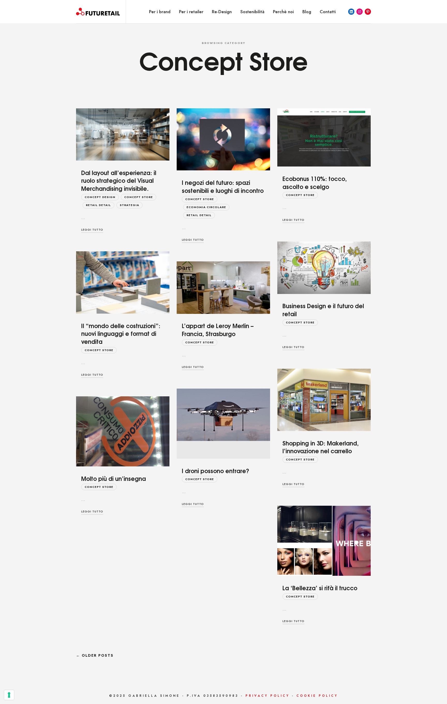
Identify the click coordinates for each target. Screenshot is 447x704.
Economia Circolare (206, 207)
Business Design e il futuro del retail (323, 309)
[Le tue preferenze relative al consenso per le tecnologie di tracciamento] (9, 695)
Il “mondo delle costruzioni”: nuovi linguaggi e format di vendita (120, 333)
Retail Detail (98, 205)
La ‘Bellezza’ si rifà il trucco (319, 587)
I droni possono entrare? (215, 470)
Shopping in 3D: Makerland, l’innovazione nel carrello (320, 446)
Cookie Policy (317, 695)
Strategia (129, 205)
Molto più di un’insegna (113, 478)
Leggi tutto (92, 230)
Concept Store (138, 197)
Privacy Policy (267, 695)
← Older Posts (95, 655)
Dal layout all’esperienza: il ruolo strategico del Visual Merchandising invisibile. (118, 180)
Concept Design (100, 197)
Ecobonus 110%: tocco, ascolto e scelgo (314, 182)
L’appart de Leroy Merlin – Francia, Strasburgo (218, 329)
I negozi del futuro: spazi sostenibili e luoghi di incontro (223, 186)
